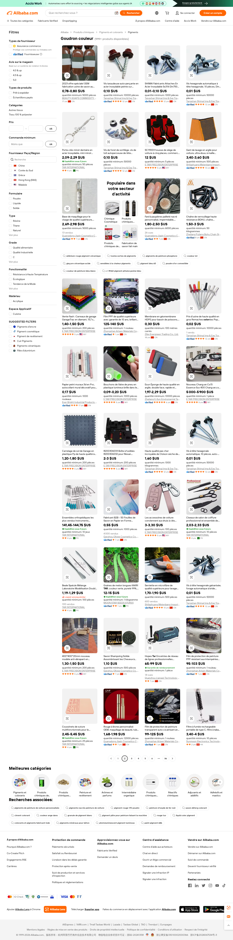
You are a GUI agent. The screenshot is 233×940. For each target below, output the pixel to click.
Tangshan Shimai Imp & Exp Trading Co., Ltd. (121, 98)
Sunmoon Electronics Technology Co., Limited (204, 741)
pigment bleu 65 (148, 263)
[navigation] (33, 396)
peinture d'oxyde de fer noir (162, 808)
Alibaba (64, 32)
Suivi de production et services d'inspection (68, 874)
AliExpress (67, 924)
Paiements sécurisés (63, 846)
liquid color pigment (185, 815)
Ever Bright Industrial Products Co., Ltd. (79, 402)
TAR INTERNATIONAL (73, 167)
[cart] (167, 13)
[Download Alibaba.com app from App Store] (189, 909)
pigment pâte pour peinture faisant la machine (124, 815)
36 (165, 758)
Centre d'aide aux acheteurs (157, 846)
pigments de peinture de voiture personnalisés (36, 808)
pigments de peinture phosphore (161, 256)
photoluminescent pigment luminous (117, 823)
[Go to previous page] (111, 758)
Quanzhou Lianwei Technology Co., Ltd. (162, 678)
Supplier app (92, 909)
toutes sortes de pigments (123, 256)
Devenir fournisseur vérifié (202, 866)
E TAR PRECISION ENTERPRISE (161, 164)
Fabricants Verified (107, 850)
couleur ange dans (49, 815)
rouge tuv (161, 815)
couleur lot (192, 256)
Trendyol (152, 924)
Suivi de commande (198, 859)
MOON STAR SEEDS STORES (119, 602)
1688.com (81, 924)
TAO (143, 924)
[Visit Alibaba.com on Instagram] (210, 885)
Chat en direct (150, 853)
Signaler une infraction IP (156, 872)
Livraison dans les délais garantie (69, 859)
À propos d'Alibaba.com (20, 839)
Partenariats (194, 872)
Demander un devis (107, 857)
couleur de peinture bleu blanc (81, 271)
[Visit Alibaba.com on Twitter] (203, 885)
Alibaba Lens (22, 909)
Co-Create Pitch (15, 853)
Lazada (116, 924)
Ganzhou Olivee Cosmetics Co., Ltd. (121, 536)
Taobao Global (130, 924)
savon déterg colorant (196, 808)
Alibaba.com (169, 909)
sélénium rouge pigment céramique (83, 256)
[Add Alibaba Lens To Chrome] (55, 909)
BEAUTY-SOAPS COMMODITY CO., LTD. (79, 98)
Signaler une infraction (154, 879)
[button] (116, 13)
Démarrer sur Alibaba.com (201, 853)
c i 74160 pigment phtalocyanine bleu (123, 271)
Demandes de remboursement (159, 866)
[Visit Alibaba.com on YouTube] (217, 885)
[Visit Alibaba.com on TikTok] (224, 885)
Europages (166, 924)
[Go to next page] (172, 758)
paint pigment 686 (153, 823)
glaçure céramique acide (78, 263)
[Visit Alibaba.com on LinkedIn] (197, 885)
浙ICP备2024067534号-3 (203, 935)
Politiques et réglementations (67, 882)
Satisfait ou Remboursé (64, 853)
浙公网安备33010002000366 (172, 935)
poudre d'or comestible (177, 263)
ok (50, 128)
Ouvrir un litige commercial (157, 859)
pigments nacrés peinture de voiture (86, 808)
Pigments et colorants (111, 32)
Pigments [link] (133, 32)
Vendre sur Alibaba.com (200, 846)
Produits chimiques (84, 32)
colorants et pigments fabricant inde (32, 823)
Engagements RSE (16, 859)
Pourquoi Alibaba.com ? (19, 846)
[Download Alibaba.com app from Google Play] (214, 909)
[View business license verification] (147, 935)
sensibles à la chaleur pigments (115, 263)
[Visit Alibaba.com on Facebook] (190, 885)
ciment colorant (22, 815)
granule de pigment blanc (80, 815)
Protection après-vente (64, 866)
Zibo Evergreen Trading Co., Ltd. (161, 334)
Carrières (12, 866)
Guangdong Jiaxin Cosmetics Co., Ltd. (79, 235)
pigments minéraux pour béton (74, 823)
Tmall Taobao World (100, 924)
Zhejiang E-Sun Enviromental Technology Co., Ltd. (162, 399)
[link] (228, 907)
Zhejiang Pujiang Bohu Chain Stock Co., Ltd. (204, 234)
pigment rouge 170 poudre (126, 808)
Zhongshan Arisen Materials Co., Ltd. (121, 331)
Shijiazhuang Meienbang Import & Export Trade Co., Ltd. (204, 164)
